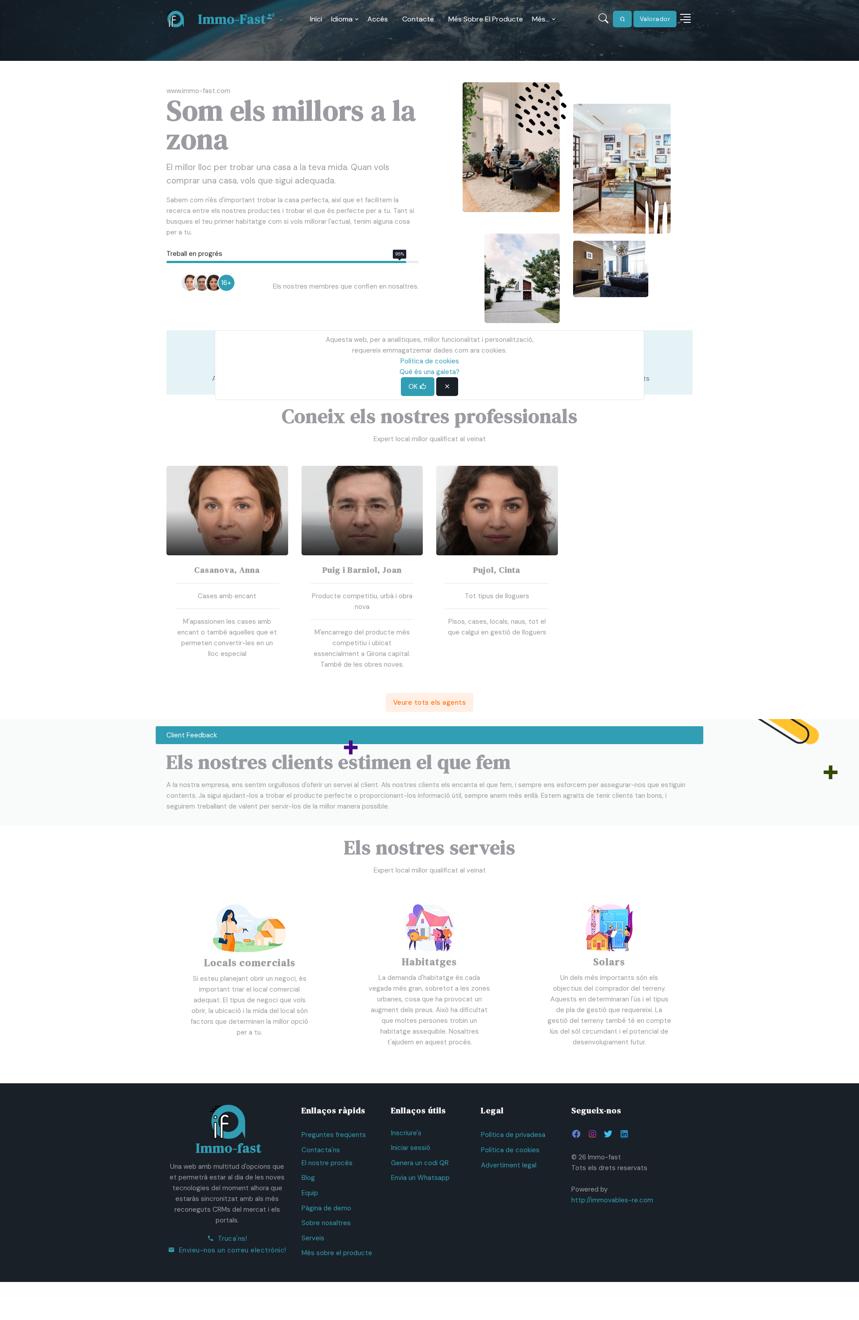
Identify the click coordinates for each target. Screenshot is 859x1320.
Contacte (418, 19)
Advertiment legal (508, 1165)
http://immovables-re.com (612, 1200)
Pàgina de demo (326, 1208)
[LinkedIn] (624, 1134)
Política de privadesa (513, 1134)
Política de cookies (510, 1149)
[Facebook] (576, 1134)
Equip (310, 1192)
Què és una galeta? (429, 371)
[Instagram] (592, 1134)
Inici (316, 19)
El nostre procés (327, 1162)
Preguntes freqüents (334, 1134)
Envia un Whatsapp (420, 1177)
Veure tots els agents (429, 702)
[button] (685, 19)
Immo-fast (232, 19)
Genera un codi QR (420, 1162)
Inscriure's (406, 1132)
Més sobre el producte (485, 19)
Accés (377, 19)
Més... (540, 19)
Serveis (313, 1238)
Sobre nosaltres (326, 1222)
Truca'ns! (232, 1238)
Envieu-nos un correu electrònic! (232, 1250)
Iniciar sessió (410, 1147)
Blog (308, 1177)
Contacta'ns (321, 1149)
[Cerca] (603, 18)
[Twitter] (608, 1134)
